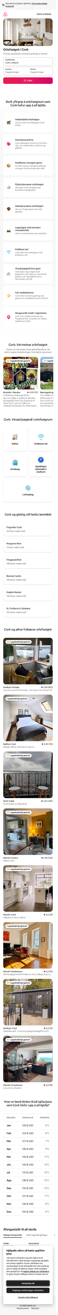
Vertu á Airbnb (44, 14)
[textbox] (15, 72)
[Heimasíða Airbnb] (5, 14)
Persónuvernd (23, 1308)
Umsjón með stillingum (28, 1297)
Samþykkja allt (28, 1283)
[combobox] (28, 62)
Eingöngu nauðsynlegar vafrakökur (28, 1290)
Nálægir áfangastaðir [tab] (12, 1235)
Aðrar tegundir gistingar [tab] (36, 1235)
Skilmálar (35, 1308)
